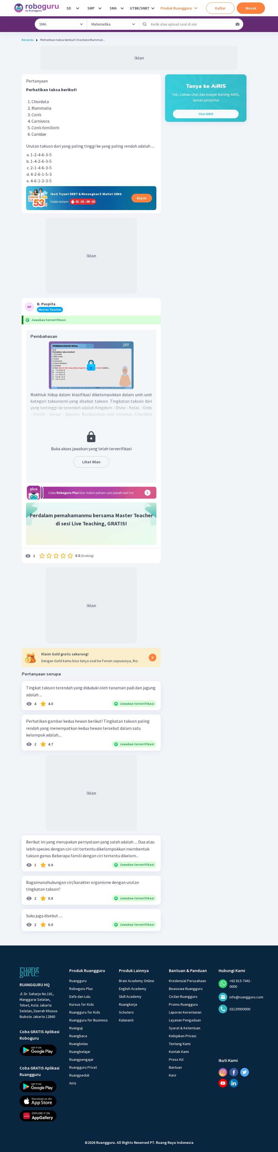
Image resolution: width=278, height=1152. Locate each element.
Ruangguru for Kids (84, 1012)
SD (69, 8)
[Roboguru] (38, 8)
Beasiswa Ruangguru (186, 988)
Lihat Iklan (91, 461)
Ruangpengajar (81, 1059)
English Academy (132, 988)
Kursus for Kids (81, 1004)
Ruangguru (78, 980)
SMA (113, 8)
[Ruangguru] (29, 972)
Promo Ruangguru (183, 1004)
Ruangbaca (78, 1035)
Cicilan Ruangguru (183, 996)
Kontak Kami (179, 1051)
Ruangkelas (78, 1043)
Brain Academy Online (136, 980)
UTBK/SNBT (140, 8)
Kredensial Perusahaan (187, 980)
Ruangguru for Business (88, 1020)
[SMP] (100, 8)
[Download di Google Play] (39, 1050)
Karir (172, 1075)
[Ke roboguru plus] (91, 492)
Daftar (220, 8)
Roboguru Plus (81, 988)
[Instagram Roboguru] (223, 1072)
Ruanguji (76, 1028)
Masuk (250, 8)
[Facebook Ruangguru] (233, 1072)
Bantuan (175, 1067)
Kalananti (126, 1020)
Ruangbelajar (79, 1051)
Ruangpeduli (79, 1075)
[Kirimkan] (144, 24)
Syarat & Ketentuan (184, 1028)
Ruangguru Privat (83, 1067)
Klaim (142, 198)
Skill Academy (130, 996)
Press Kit (176, 1059)
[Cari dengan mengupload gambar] (237, 24)
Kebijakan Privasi (182, 1035)
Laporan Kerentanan (185, 1012)
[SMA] (122, 8)
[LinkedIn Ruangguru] (233, 1083)
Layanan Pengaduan (185, 1020)
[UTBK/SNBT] (153, 8)
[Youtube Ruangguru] (223, 1083)
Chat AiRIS (205, 114)
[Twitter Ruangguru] (244, 1072)
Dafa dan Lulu (79, 996)
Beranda (28, 40)
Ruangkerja (128, 1004)
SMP (90, 8)
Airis (72, 1083)
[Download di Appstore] (39, 1101)
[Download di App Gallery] (39, 1115)
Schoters (126, 1012)
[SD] (77, 8)
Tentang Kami (180, 1043)
